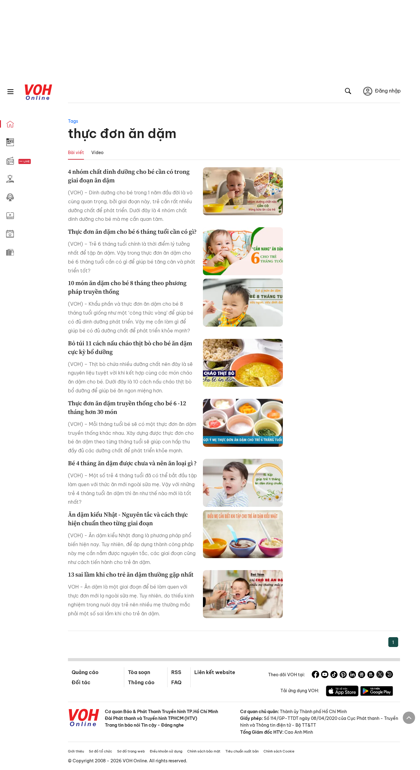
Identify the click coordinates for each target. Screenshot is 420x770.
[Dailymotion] (389, 675)
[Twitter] (380, 675)
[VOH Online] (84, 718)
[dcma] (370, 675)
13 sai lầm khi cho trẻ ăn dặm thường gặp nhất (130, 574)
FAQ (176, 682)
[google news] (361, 675)
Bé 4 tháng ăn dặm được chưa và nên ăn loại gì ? (132, 463)
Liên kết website (214, 672)
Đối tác (81, 682)
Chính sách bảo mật (203, 751)
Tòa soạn (139, 672)
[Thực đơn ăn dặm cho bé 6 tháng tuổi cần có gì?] (243, 251)
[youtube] (324, 675)
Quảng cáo (85, 672)
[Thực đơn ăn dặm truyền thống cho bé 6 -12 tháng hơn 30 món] (243, 423)
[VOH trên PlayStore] (376, 691)
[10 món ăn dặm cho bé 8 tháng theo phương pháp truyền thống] (243, 303)
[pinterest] (343, 675)
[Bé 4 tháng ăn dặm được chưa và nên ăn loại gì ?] (243, 483)
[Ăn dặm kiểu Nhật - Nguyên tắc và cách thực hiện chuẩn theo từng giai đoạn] (243, 534)
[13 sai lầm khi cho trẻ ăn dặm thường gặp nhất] (243, 594)
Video (97, 152)
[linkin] (352, 675)
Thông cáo (141, 682)
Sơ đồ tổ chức (100, 751)
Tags (73, 121)
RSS (176, 672)
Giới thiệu (76, 751)
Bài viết (76, 152)
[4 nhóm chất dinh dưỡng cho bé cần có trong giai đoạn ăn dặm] (243, 191)
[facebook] (315, 675)
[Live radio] (35, 161)
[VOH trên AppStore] (342, 691)
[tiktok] (334, 675)
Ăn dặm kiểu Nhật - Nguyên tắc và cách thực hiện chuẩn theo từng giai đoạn (128, 518)
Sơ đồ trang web (131, 751)
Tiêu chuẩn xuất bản (242, 751)
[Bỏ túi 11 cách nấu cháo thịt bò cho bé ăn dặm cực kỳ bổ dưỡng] (243, 363)
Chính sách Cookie (279, 751)
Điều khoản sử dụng (166, 751)
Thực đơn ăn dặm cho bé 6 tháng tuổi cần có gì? (132, 231)
